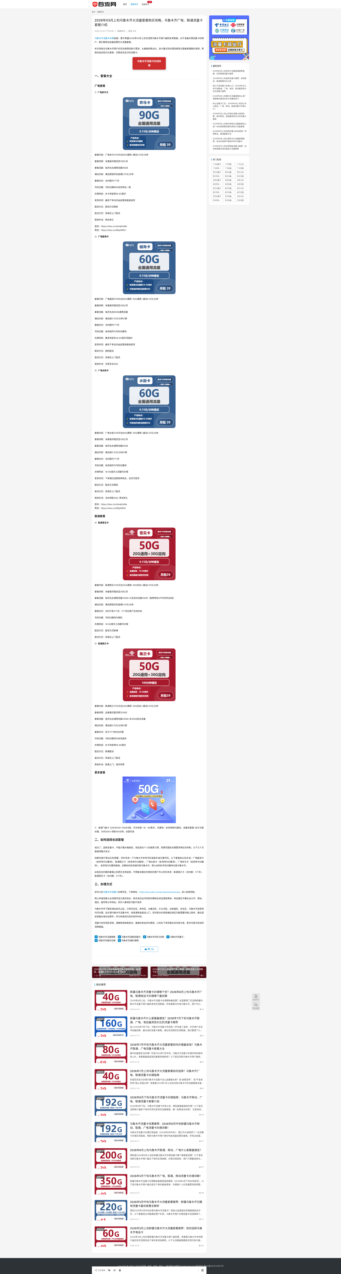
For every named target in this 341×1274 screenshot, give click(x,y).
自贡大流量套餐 (242, 180)
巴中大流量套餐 (242, 196)
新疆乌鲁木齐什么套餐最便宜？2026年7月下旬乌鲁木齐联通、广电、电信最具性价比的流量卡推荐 (165, 1020)
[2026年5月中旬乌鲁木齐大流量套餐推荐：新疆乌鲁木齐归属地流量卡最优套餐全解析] (111, 1210)
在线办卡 (145, 4)
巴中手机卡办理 (218, 200)
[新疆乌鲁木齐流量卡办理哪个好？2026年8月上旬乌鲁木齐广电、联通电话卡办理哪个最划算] (111, 1000)
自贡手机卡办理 (218, 184)
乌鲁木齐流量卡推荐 (130, 940)
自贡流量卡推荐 (230, 180)
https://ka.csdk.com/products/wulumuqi (159, 892)
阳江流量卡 (217, 172)
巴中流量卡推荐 (230, 196)
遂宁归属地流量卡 (242, 192)
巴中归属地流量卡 (242, 200)
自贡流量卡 (217, 180)
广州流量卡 (217, 164)
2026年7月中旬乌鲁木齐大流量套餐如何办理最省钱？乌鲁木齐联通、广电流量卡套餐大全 (166, 1046)
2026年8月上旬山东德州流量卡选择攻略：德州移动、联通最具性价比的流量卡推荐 (229, 116)
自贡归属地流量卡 (242, 184)
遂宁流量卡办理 (230, 192)
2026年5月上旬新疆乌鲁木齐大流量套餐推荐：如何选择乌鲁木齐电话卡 (166, 1230)
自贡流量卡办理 (230, 184)
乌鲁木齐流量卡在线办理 (149, 63)
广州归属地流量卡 (242, 168)
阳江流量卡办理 (230, 176)
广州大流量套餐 (242, 164)
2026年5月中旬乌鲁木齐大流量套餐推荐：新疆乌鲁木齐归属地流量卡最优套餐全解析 (166, 1203)
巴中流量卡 (217, 196)
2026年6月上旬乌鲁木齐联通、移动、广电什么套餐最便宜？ (166, 1150)
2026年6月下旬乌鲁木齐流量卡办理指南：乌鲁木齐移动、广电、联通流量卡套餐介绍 (166, 1099)
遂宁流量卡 (217, 188)
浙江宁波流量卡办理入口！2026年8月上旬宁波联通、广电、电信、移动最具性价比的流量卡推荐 (229, 88)
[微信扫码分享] (109, 1270)
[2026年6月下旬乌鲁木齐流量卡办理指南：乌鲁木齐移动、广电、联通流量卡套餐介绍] (111, 1105)
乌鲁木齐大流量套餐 (106, 937)
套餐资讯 (134, 4)
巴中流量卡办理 (230, 200)
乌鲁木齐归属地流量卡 (131, 937)
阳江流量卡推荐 (230, 172)
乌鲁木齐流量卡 (110, 892)
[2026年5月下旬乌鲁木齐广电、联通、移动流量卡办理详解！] (111, 1184)
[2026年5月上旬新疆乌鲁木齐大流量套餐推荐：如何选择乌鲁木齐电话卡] (111, 1236)
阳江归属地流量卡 (242, 176)
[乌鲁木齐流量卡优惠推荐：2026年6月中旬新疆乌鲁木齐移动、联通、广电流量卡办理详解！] (111, 1132)
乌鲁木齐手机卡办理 (155, 937)
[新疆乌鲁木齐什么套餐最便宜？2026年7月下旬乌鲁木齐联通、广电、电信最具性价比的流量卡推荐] (111, 1026)
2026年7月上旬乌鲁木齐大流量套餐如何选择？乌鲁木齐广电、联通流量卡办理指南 (165, 1073)
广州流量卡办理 (230, 168)
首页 (125, 4)
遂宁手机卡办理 (218, 192)
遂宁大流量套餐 (242, 188)
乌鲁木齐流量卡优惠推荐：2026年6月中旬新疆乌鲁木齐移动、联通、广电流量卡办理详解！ (165, 1125)
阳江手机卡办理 (218, 176)
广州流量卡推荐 (230, 164)
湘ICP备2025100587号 (214, 1266)
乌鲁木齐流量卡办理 (104, 38)
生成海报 (101, 1270)
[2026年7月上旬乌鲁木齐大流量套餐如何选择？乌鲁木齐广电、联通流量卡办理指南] (111, 1079)
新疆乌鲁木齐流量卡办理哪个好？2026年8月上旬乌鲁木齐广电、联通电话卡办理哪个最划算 (166, 993)
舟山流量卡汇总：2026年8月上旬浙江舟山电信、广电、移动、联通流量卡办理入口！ (229, 106)
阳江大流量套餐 (242, 172)
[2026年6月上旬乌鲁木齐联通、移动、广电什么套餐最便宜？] (111, 1158)
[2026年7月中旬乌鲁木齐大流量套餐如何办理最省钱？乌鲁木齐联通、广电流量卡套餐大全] (111, 1053)
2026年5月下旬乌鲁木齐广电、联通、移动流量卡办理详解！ (166, 1176)
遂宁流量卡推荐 (230, 188)
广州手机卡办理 (218, 168)
